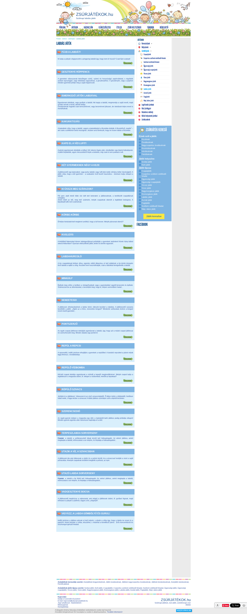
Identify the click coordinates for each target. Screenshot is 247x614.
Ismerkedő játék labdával (79, 95)
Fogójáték (144, 590)
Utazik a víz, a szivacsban (78, 451)
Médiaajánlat (63, 605)
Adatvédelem (76, 603)
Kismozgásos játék (111, 590)
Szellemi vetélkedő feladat (153, 588)
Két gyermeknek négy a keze (81, 165)
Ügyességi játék (170, 588)
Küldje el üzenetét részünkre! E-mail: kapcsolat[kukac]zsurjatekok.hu (73, 600)
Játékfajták (71, 39)
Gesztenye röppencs (75, 72)
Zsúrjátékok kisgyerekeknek (94, 582)
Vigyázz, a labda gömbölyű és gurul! (86, 513)
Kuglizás (67, 234)
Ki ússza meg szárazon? (77, 189)
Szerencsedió (71, 411)
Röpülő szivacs (72, 389)
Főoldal (58, 39)
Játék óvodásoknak (113, 582)
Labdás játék (124, 590)
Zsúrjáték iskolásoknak (180, 582)
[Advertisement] (95, 557)
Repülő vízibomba (73, 367)
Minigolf (67, 278)
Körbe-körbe (70, 215)
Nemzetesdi (69, 300)
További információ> (115, 612)
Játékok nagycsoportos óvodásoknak (136, 582)
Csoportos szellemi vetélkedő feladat (127, 588)
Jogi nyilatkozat (64, 603)
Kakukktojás (71, 121)
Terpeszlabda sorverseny (79, 433)
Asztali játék (135, 590)
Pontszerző (69, 324)
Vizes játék (82, 590)
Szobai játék (89, 588)
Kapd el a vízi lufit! (74, 143)
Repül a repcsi (71, 346)
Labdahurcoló (72, 256)
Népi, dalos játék (155, 590)
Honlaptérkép (63, 607)
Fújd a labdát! (71, 52)
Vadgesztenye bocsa (76, 491)
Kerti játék (98, 588)
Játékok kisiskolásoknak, (161, 582)
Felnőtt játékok (63, 584)
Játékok (64, 39)
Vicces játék (72, 590)
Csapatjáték (108, 588)
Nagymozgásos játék (95, 590)
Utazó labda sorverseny (78, 473)
